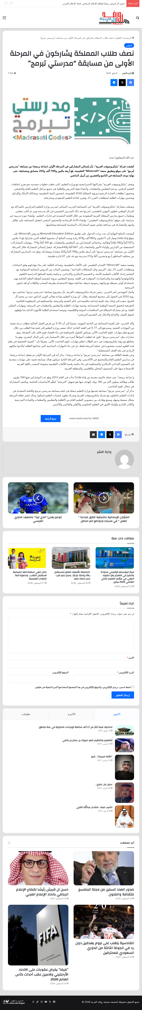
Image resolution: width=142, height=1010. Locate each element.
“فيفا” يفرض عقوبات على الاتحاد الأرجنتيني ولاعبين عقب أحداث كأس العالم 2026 (41, 974)
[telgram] (29, 1002)
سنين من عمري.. (104, 784)
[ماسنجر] (113, 82)
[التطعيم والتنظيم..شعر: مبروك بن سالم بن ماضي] (124, 745)
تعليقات (26, 714)
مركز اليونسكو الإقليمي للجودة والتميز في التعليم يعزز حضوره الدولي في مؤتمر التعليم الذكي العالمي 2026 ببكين (117, 577)
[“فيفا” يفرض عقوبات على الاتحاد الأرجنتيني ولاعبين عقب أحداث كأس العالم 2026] (38, 935)
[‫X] (122, 82)
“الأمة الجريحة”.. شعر (101, 756)
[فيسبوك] (130, 82)
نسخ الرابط (50, 418)
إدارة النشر (126, 73)
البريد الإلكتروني (125, 672)
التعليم (118, 37)
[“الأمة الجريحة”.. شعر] (124, 767)
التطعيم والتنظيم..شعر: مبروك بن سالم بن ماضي (87, 740)
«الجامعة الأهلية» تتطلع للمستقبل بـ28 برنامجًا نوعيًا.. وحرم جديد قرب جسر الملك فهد (72, 575)
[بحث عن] (137, 19)
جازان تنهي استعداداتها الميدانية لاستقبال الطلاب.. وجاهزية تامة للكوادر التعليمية (30, 575)
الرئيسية (127, 37)
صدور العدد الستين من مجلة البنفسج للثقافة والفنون (106, 891)
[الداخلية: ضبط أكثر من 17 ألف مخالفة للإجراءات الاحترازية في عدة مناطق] (124, 730)
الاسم (130, 657)
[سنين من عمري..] (124, 792)
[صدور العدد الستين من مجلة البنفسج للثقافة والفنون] (104, 868)
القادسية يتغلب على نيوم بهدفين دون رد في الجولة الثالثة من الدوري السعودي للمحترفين (105, 948)
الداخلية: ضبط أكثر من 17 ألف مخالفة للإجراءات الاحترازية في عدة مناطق (75, 727)
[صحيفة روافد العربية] (114, 18)
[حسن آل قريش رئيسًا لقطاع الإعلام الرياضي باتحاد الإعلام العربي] (38, 868)
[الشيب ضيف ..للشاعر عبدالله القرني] (124, 816)
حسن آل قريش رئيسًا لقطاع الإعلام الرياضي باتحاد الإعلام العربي (94, 3)
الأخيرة (71, 714)
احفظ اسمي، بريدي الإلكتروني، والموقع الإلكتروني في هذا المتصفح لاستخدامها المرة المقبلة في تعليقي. (82, 687)
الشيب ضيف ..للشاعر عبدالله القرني (94, 807)
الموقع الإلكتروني (60, 672)
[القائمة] (4, 19)
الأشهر (116, 714)
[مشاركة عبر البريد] (93, 434)
